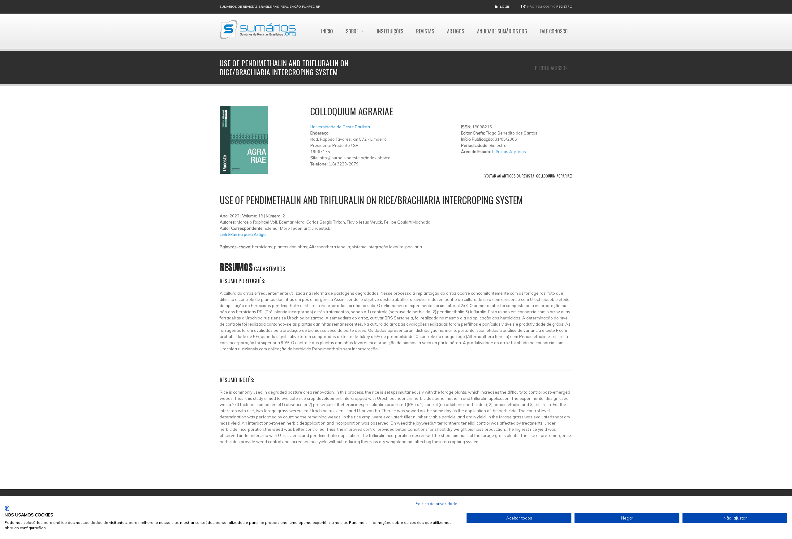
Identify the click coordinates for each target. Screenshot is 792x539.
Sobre (352, 31)
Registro (564, 7)
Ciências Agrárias (509, 151)
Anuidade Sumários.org (502, 31)
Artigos (455, 31)
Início (327, 31)
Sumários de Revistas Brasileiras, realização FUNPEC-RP (270, 7)
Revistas (425, 31)
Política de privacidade (436, 503)
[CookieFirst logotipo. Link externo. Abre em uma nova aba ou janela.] (7, 508)
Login (505, 7)
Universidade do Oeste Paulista (340, 126)
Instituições (390, 31)
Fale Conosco (554, 31)
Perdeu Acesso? (551, 68)
